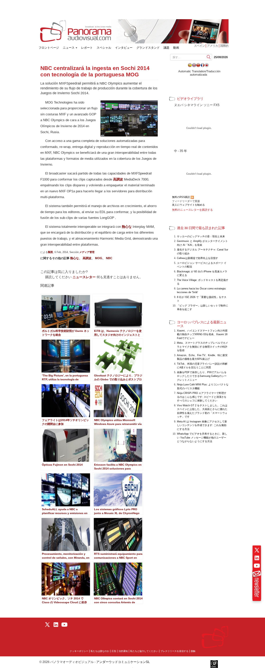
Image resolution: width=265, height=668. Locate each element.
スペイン (199, 45)
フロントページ (49, 47)
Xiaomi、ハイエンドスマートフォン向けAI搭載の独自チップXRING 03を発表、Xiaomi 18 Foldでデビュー (202, 334)
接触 (193, 651)
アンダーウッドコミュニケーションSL (123, 662)
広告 (114, 651)
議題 (166, 47)
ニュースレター (84, 277)
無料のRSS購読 (181, 197)
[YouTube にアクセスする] (257, 566)
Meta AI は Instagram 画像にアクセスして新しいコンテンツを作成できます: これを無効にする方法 (202, 425)
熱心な (127, 227)
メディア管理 (86, 252)
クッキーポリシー (79, 651)
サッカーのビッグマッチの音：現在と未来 (201, 236)
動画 (176, 47)
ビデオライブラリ (190, 99)
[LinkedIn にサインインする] (257, 558)
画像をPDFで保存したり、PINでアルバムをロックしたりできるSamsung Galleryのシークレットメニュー (202, 376)
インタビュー (123, 47)
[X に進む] (257, 550)
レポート (87, 47)
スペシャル (104, 47)
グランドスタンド (148, 47)
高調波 (118, 179)
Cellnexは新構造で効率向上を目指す (197, 258)
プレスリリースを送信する (174, 651)
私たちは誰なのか (100, 651)
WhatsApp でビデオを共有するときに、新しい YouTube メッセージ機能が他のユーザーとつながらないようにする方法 (202, 437)
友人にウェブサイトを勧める (188, 204)
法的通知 (123, 651)
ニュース (69, 47)
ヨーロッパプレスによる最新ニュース (201, 324)
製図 (50, 252)
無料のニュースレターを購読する (192, 209)
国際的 (224, 45)
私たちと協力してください (144, 651)
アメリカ (212, 45)
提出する (208, 57)
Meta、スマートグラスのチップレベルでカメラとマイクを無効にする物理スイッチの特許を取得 (202, 346)
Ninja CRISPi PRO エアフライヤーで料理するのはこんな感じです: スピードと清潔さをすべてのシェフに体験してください (201, 397)
